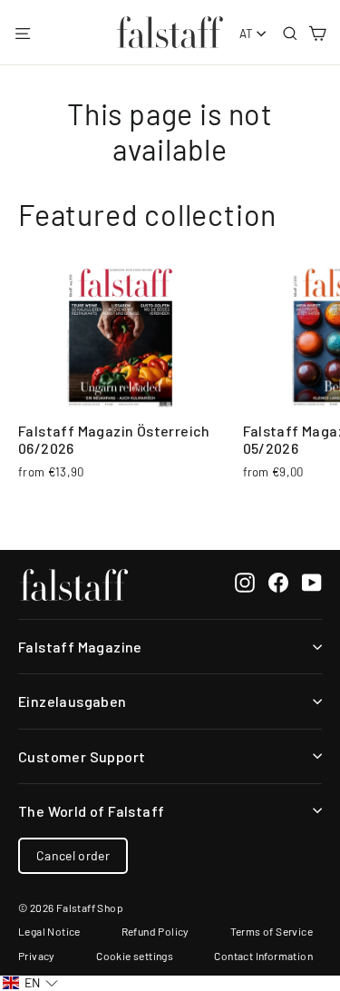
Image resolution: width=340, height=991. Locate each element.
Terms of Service (271, 931)
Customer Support (81, 756)
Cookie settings (134, 955)
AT (246, 33)
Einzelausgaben (72, 701)
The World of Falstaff (91, 810)
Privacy (36, 955)
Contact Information (263, 955)
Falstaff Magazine (80, 646)
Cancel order (73, 855)
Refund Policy (155, 931)
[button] (30, 983)
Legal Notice (49, 931)
